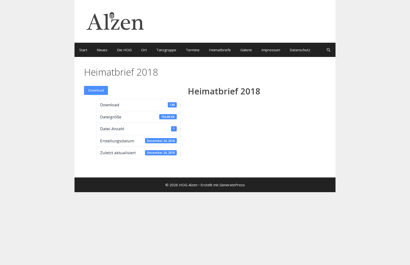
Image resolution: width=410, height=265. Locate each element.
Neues (102, 49)
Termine (193, 49)
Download (96, 90)
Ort (144, 49)
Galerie (246, 49)
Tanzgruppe (166, 49)
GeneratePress (232, 184)
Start (83, 49)
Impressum (270, 49)
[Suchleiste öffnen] (328, 50)
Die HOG (124, 49)
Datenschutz (300, 49)
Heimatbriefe (220, 49)
